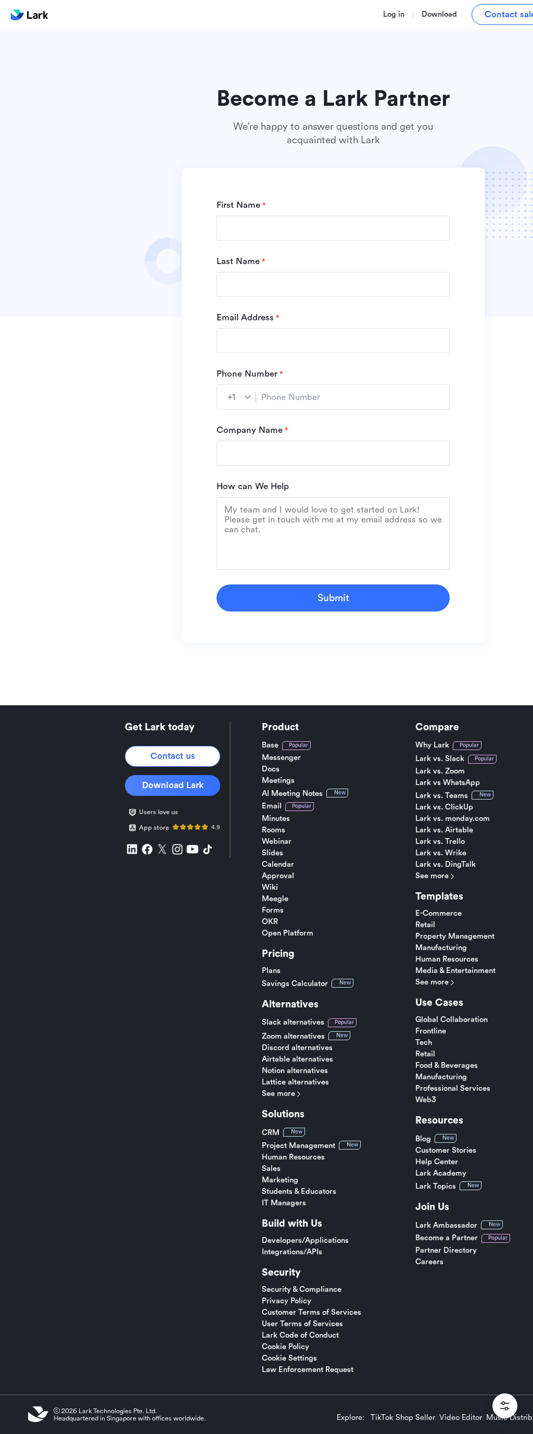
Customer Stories (445, 1150)
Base (270, 745)
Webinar (276, 841)
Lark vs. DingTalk (445, 864)
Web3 (425, 1100)
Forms (273, 910)
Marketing (280, 1180)
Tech (423, 1042)
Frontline (430, 1031)
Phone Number (247, 374)
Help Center (436, 1162)
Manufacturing (441, 948)
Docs (271, 769)
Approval (278, 876)
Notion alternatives (295, 1071)
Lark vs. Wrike (440, 853)
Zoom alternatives (293, 1036)
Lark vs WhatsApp (447, 783)
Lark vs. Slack (439, 758)
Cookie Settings (289, 1358)
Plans (271, 971)
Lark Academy (440, 1173)
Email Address (245, 317)
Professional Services (452, 1088)
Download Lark (173, 785)
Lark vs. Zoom (440, 771)
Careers (429, 1262)
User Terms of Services (302, 1324)
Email (272, 806)
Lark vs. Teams (441, 795)
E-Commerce (438, 913)
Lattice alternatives (295, 1082)
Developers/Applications (305, 1240)
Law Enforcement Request (307, 1370)
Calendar (278, 864)
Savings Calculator (295, 983)
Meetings (278, 780)
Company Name (250, 430)
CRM (271, 1132)
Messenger (281, 758)
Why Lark (432, 745)
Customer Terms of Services (311, 1312)
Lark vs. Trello (440, 841)
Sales (271, 1169)
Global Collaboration (451, 1020)
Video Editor (460, 1418)
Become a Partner (446, 1237)
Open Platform (287, 933)
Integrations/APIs (292, 1252)
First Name (238, 205)
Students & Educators (299, 1191)
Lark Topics (435, 1186)
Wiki (270, 887)
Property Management (454, 936)
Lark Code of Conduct (300, 1335)
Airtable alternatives (297, 1059)
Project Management (298, 1145)
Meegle (275, 899)
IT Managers (284, 1203)
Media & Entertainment (455, 971)
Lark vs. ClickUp (444, 807)
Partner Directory (446, 1250)
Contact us (172, 756)
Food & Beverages (446, 1065)
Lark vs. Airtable (444, 830)
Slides (272, 853)
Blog (423, 1138)
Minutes (276, 818)
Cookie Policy (285, 1347)
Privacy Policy (286, 1301)
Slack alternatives (293, 1022)
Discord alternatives (297, 1048)
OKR (270, 922)
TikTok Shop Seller (403, 1418)
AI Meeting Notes (292, 793)
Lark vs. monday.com (452, 818)
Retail (425, 925)
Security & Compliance (301, 1289)
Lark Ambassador (446, 1225)
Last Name (238, 261)
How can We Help (253, 486)
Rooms (273, 830)
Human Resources (293, 1157)
